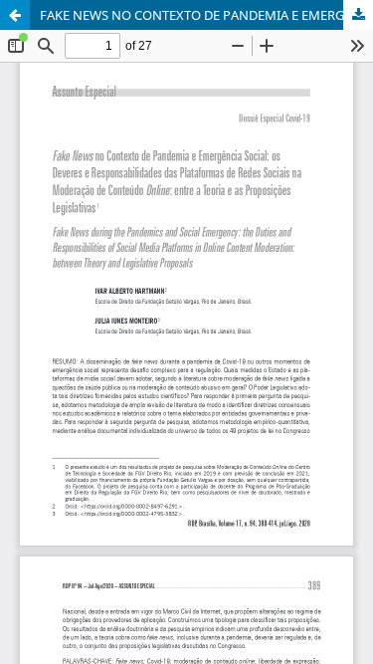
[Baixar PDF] (358, 15)
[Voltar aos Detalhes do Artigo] (15, 15)
